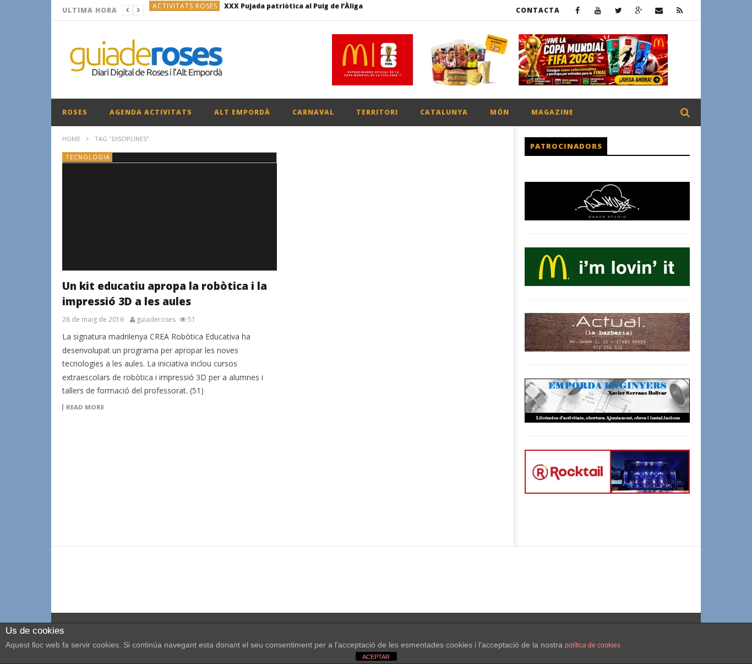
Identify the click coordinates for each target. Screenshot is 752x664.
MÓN (499, 112)
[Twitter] (618, 10)
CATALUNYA (444, 112)
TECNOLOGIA (88, 157)
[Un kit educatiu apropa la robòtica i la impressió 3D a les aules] (169, 211)
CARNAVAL (313, 112)
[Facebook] (578, 10)
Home (71, 138)
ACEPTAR (376, 657)
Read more (85, 407)
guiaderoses (156, 319)
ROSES (75, 112)
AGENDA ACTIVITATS (151, 112)
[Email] (659, 10)
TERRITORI (377, 112)
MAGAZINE (552, 112)
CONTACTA (538, 10)
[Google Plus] (639, 10)
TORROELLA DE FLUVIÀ (192, 10)
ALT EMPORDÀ (242, 112)
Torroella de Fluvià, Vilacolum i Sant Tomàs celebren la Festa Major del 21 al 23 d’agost (322, 10)
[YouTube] (598, 10)
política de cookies (592, 645)
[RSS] (679, 10)
